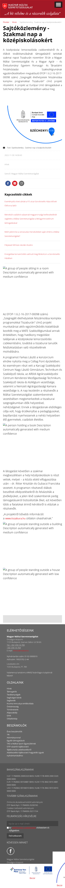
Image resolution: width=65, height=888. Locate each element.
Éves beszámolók (14, 731)
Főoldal (6, 22)
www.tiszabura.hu (15, 518)
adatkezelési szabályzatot (24, 827)
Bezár (32, 878)
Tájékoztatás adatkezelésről (19, 749)
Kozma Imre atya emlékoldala (20, 703)
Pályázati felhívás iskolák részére (19, 245)
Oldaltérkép (12, 718)
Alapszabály (12, 712)
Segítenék (11, 700)
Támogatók (12, 691)
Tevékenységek (13, 694)
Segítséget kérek (14, 697)
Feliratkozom (15, 835)
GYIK (9, 715)
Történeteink (12, 709)
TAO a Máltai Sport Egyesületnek (21, 743)
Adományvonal (14, 737)
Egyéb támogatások (16, 740)
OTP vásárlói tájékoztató (18, 746)
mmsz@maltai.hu (21, 650)
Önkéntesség (13, 706)
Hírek (14, 22)
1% (8, 734)
